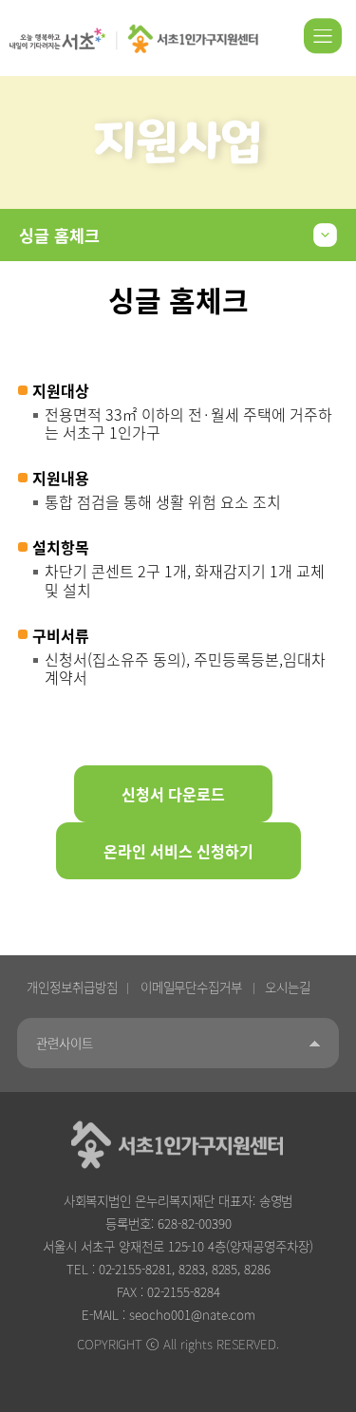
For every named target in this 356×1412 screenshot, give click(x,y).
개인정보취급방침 (72, 986)
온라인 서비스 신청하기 (178, 850)
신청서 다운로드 (173, 793)
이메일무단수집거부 (192, 986)
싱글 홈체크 (59, 235)
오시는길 (287, 986)
